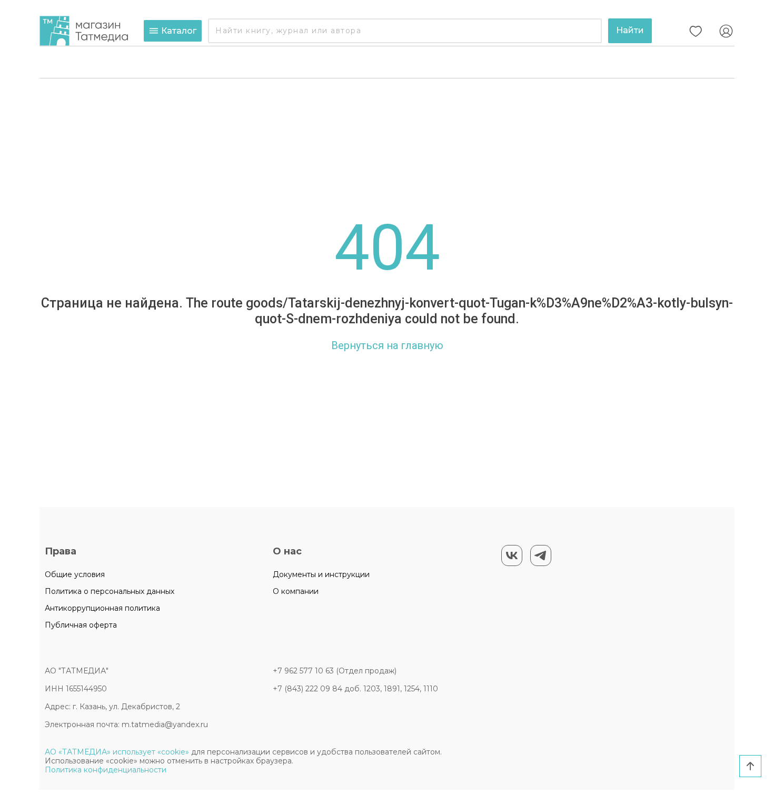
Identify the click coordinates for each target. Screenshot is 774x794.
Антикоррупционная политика (102, 608)
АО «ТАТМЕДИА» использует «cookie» (117, 752)
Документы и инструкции (321, 574)
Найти (630, 30)
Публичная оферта (81, 625)
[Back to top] (750, 766)
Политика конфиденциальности (105, 770)
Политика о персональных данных (109, 591)
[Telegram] (540, 555)
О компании (296, 591)
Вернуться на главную (387, 345)
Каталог (178, 31)
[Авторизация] (726, 31)
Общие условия (75, 574)
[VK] (511, 555)
